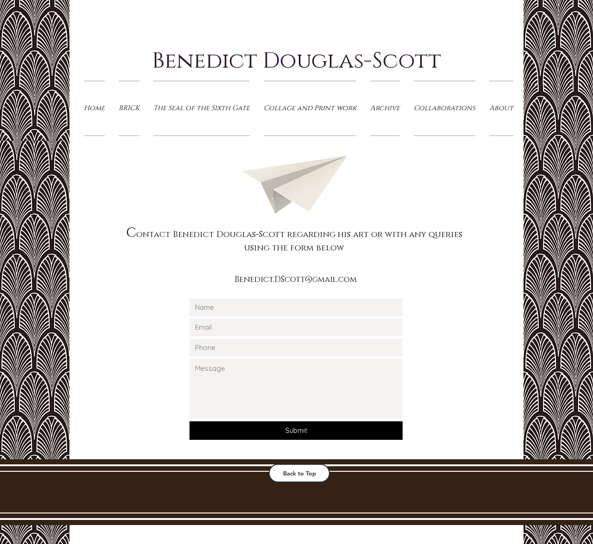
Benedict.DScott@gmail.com (295, 279)
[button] (310, 108)
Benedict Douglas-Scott (296, 60)
